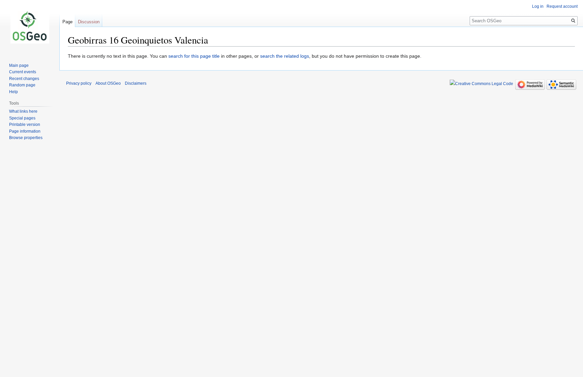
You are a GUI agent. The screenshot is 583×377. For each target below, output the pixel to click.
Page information (24, 131)
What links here (23, 111)
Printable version (24, 124)
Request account (562, 6)
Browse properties (26, 137)
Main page (19, 65)
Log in (538, 6)
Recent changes (24, 78)
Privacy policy (78, 83)
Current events (22, 72)
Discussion (89, 21)
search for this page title (194, 56)
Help (13, 91)
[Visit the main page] (30, 27)
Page (67, 21)
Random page (22, 85)
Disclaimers (135, 83)
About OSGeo (108, 83)
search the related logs (284, 56)
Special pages (22, 118)
